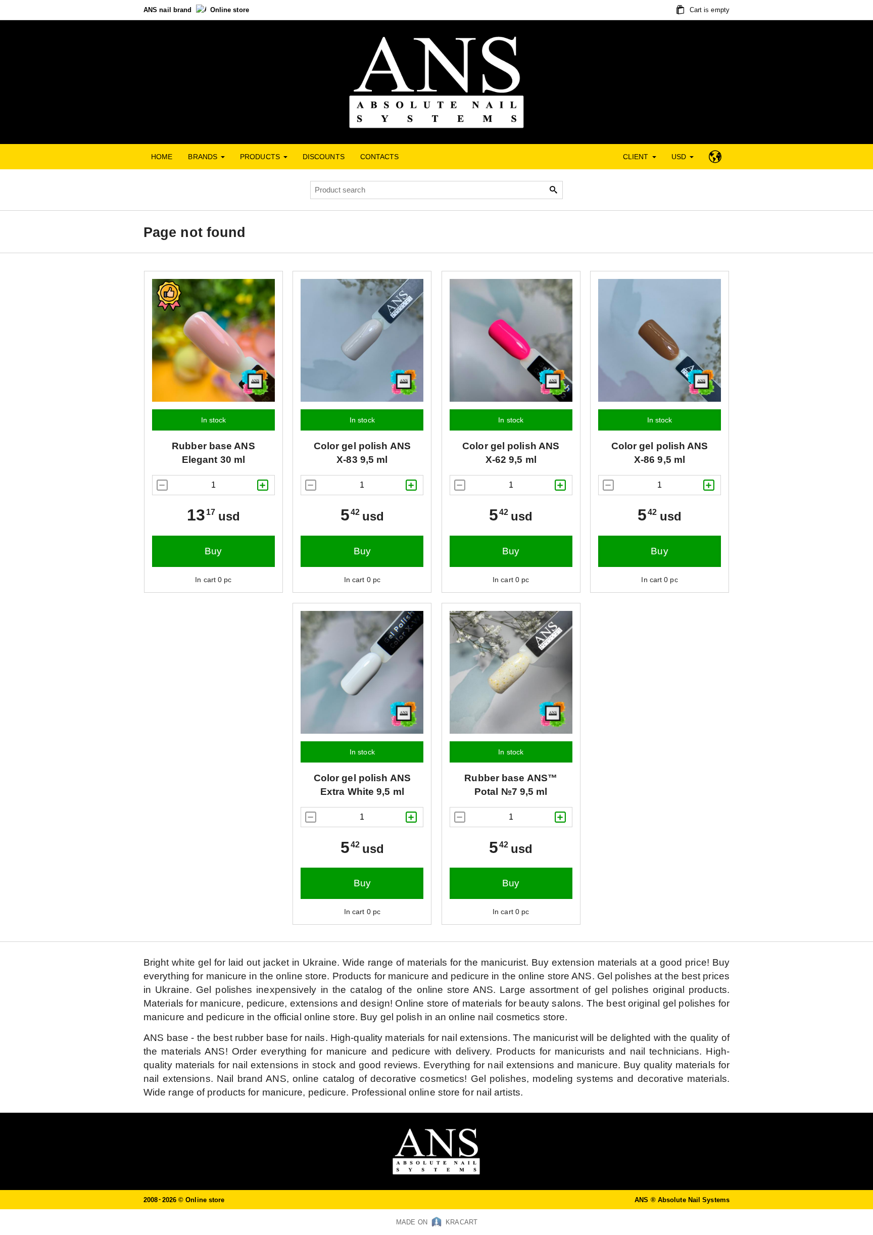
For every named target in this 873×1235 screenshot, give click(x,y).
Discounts (324, 157)
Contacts (379, 157)
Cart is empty (709, 10)
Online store (229, 10)
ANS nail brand (168, 10)
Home (161, 157)
